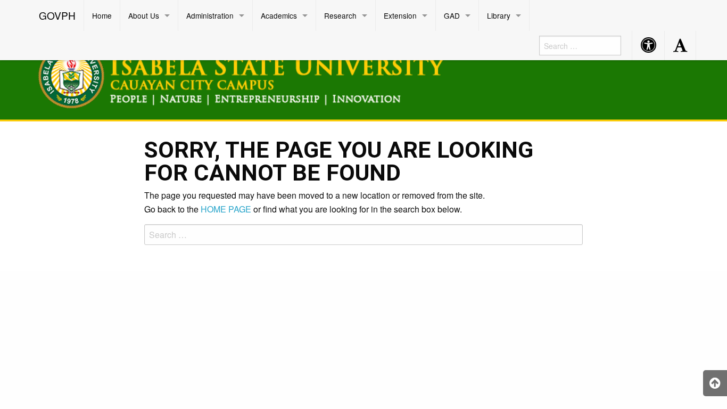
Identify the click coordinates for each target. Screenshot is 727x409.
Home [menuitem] (102, 15)
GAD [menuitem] (452, 15)
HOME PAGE (226, 209)
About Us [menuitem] (143, 15)
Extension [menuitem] (400, 15)
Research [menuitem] (340, 15)
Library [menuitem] (498, 15)
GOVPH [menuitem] (57, 15)
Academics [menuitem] (279, 15)
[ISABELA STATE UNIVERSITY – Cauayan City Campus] (254, 74)
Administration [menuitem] (210, 15)
